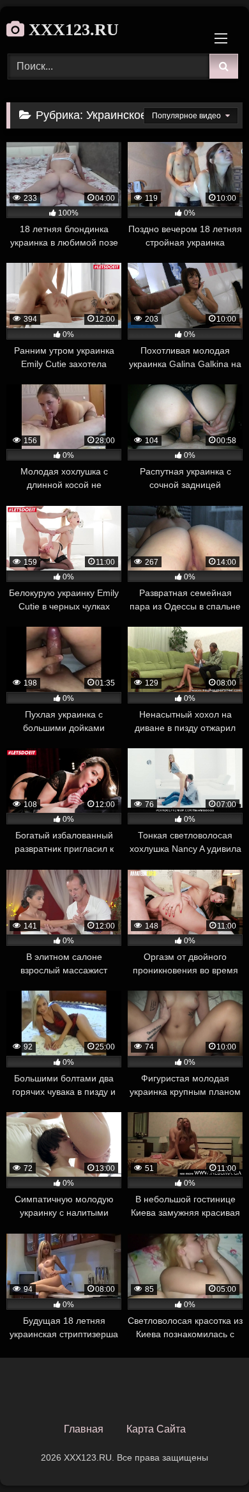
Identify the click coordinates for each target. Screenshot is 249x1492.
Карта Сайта (156, 1429)
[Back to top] (209, 1453)
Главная (83, 1429)
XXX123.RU (71, 29)
